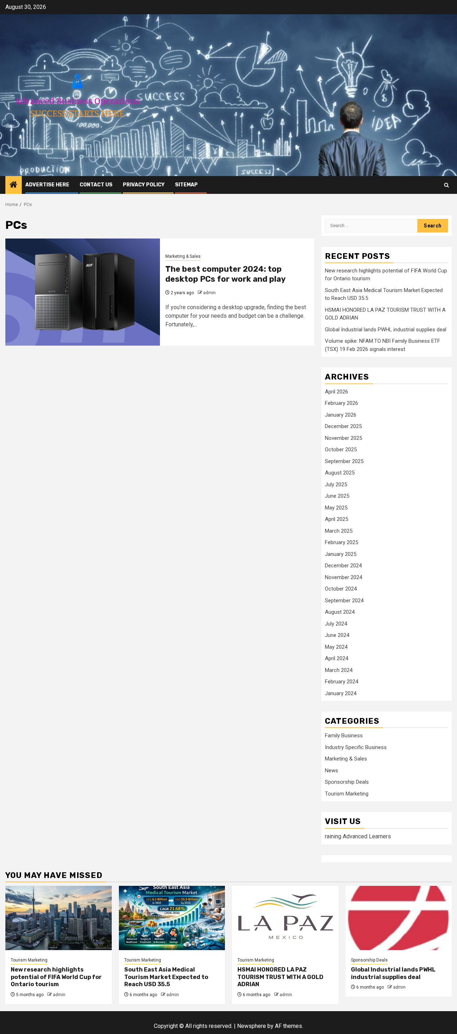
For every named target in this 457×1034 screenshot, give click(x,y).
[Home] (13, 185)
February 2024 (341, 681)
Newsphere (251, 1026)
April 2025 (336, 519)
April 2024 (336, 658)
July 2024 (336, 624)
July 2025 (336, 484)
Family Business (344, 735)
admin (209, 292)
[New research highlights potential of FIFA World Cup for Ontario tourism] (58, 918)
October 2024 (341, 589)
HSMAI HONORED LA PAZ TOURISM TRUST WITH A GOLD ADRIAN (280, 977)
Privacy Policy (144, 185)
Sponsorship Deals (347, 782)
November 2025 (343, 438)
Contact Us (96, 185)
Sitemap (186, 185)
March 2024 (338, 670)
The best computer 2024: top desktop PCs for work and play (225, 274)
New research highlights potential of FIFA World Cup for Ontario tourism (56, 977)
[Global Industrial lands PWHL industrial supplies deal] (399, 918)
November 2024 (343, 577)
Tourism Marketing (346, 793)
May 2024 (336, 647)
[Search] (446, 185)
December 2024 (343, 565)
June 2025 (337, 496)
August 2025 (340, 473)
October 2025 (341, 449)
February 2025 (341, 542)
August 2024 (340, 612)
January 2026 (340, 415)
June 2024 (337, 635)
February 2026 (341, 403)
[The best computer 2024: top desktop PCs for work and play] (82, 292)
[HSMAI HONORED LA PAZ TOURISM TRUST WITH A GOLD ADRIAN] (285, 918)
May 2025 (336, 508)
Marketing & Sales (183, 256)
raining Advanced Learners (358, 836)
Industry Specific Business (356, 747)
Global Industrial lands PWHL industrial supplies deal (385, 329)
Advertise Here (47, 185)
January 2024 (340, 693)
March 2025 (338, 531)
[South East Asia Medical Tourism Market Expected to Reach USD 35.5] (172, 918)
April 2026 (336, 391)
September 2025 (344, 461)
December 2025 (343, 426)
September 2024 (344, 600)
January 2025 (340, 554)
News (331, 770)
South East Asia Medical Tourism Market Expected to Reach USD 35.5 (166, 977)
